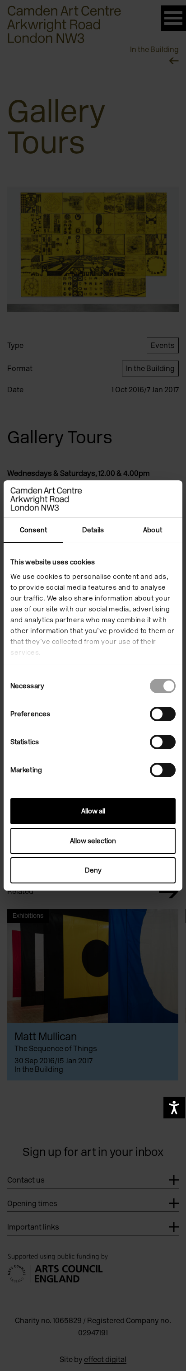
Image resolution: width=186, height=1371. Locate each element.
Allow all (93, 811)
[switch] (163, 714)
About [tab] (152, 530)
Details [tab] (93, 530)
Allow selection (93, 841)
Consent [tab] (33, 530)
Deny (93, 870)
